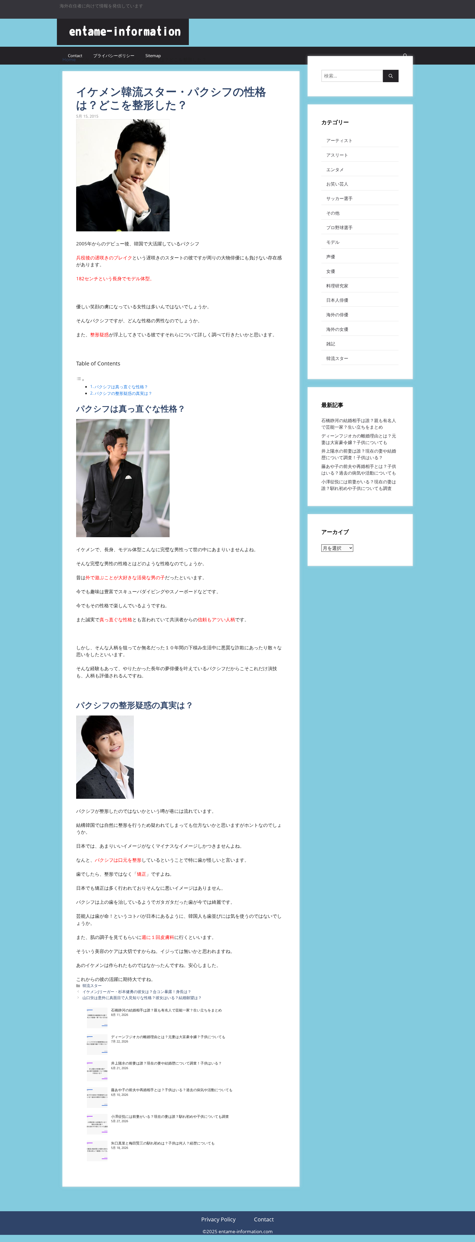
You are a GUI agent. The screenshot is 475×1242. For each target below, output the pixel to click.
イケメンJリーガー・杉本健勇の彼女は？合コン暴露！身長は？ (136, 991)
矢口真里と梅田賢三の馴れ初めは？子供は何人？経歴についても (163, 1143)
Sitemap (153, 55)
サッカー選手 (339, 198)
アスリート (337, 155)
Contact (75, 55)
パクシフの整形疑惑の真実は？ (123, 393)
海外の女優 (337, 329)
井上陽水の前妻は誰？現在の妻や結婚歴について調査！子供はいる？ (166, 1063)
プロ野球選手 (339, 227)
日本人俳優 (337, 300)
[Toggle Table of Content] (80, 379)
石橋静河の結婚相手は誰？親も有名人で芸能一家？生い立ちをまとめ (166, 1010)
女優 (330, 271)
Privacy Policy (218, 1219)
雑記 (330, 344)
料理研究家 (337, 286)
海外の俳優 (337, 315)
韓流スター (92, 985)
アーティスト (339, 140)
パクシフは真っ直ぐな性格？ (121, 386)
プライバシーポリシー (113, 55)
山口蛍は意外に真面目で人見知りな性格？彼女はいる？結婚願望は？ (142, 997)
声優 (330, 257)
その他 (332, 213)
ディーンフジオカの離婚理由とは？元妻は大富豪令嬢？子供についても (168, 1036)
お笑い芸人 (337, 184)
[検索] (391, 76)
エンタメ (335, 170)
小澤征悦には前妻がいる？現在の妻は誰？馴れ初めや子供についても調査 (170, 1116)
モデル (332, 242)
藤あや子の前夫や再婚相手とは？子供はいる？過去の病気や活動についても (172, 1089)
